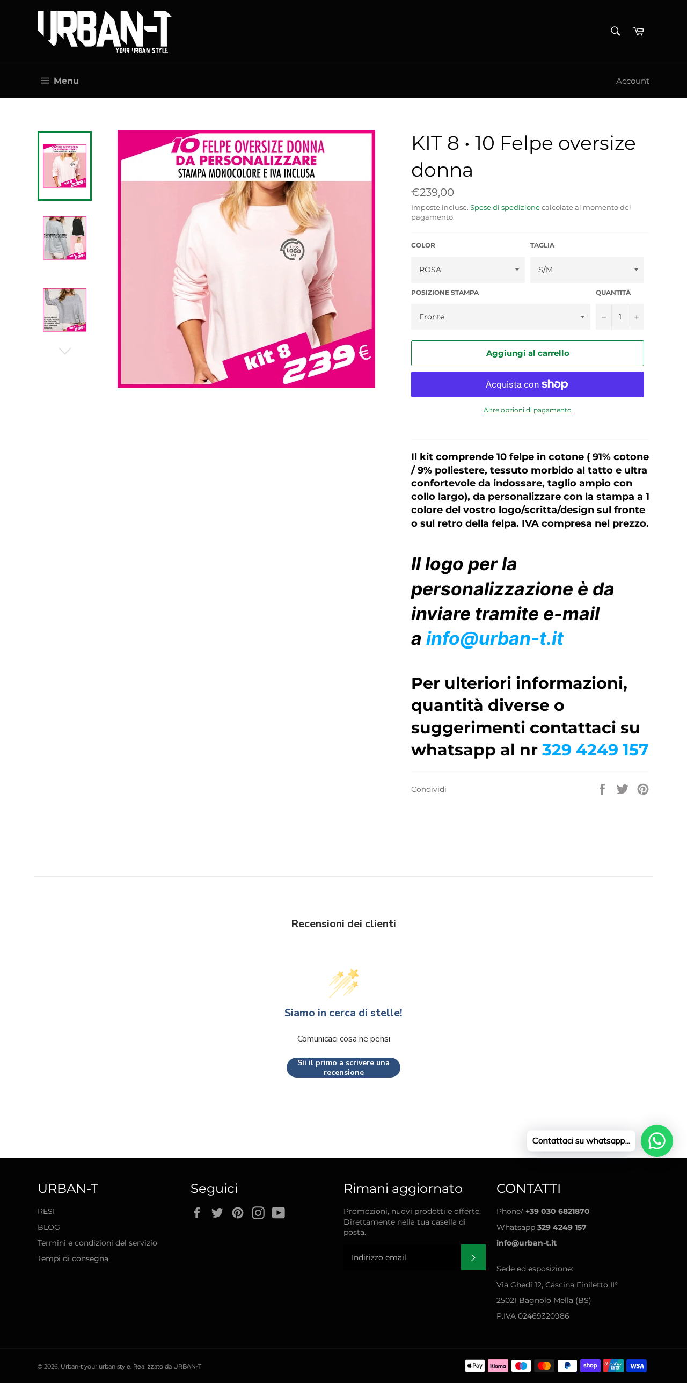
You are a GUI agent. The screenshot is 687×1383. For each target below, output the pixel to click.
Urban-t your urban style (95, 1366)
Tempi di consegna (73, 1258)
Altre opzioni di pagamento (528, 410)
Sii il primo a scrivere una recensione (343, 1068)
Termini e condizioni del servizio (97, 1243)
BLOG (49, 1227)
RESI (46, 1211)
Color (423, 245)
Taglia (542, 245)
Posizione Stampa (445, 292)
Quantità (613, 292)
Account (632, 81)
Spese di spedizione (505, 207)
